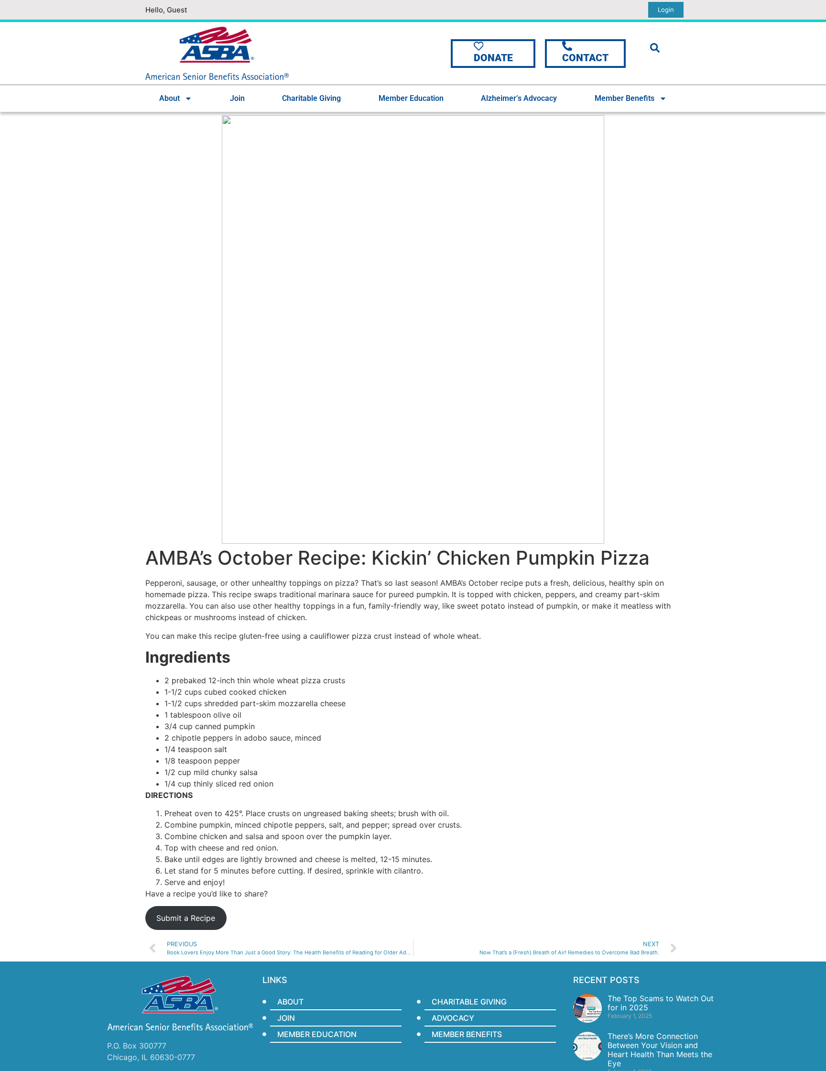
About (169, 98)
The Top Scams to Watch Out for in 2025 (661, 1003)
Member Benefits (624, 98)
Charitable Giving (311, 98)
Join (237, 98)
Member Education (411, 98)
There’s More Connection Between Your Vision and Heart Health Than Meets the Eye (660, 1050)
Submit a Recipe (185, 918)
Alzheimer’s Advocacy (519, 98)
